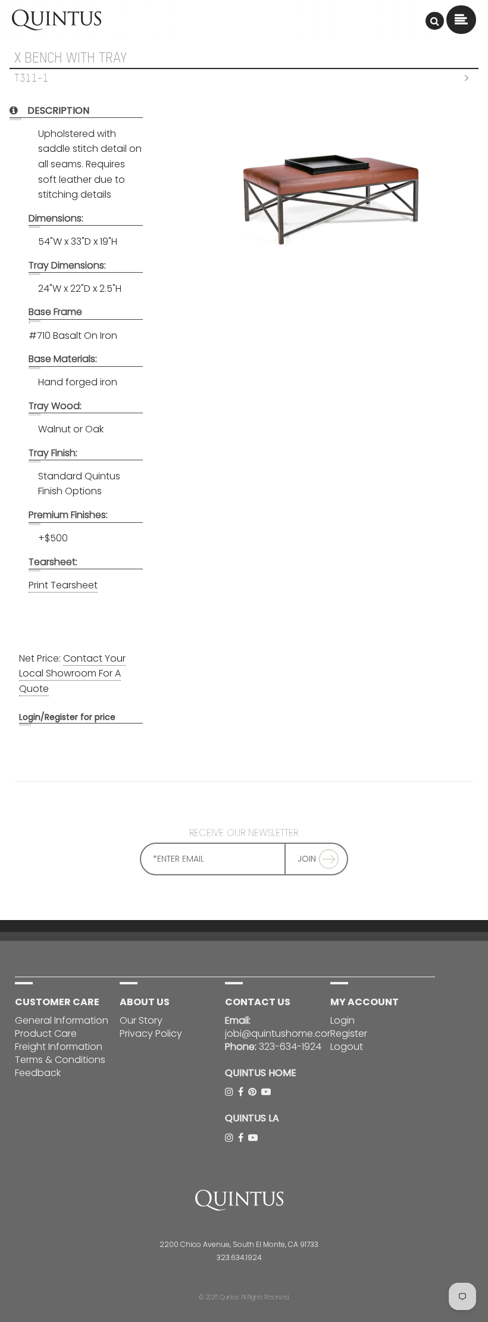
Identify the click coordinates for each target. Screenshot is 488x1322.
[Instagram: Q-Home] (230, 1092)
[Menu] (435, 21)
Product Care (46, 1033)
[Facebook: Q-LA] (242, 1138)
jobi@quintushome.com (280, 1033)
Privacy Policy (151, 1033)
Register (348, 1033)
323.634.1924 (239, 1257)
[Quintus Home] (56, 27)
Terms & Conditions (60, 1060)
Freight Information (58, 1046)
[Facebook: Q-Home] (242, 1092)
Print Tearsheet (63, 585)
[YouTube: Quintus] (267, 1092)
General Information (61, 1020)
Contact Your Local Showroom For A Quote (72, 673)
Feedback (38, 1073)
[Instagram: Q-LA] (230, 1138)
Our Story (141, 1020)
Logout (346, 1046)
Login (29, 717)
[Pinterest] (253, 1092)
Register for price (80, 717)
